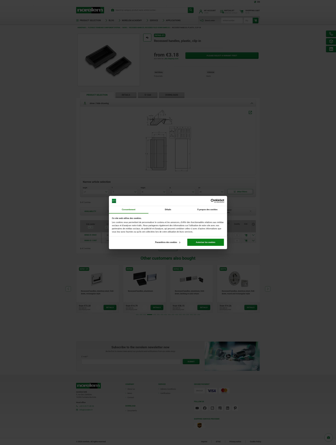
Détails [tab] (168, 209)
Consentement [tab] (128, 209)
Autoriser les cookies (205, 242)
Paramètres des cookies (166, 242)
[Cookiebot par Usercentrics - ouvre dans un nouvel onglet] (212, 201)
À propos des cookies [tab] (207, 209)
